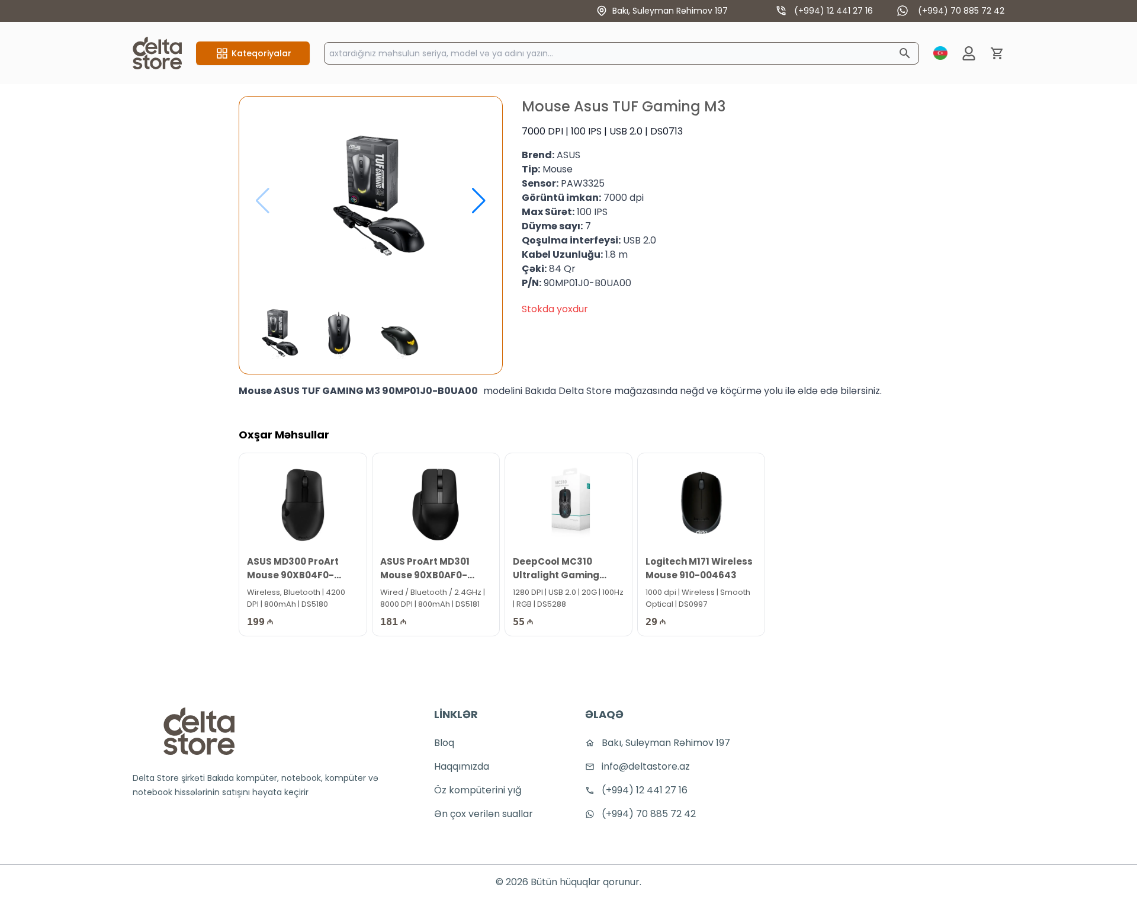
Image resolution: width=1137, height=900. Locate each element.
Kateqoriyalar (261, 53)
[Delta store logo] (199, 731)
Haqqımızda (461, 766)
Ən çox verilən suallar (483, 814)
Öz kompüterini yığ (478, 790)
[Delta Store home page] (157, 53)
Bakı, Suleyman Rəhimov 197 (670, 11)
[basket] (997, 53)
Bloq (444, 743)
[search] (905, 53)
